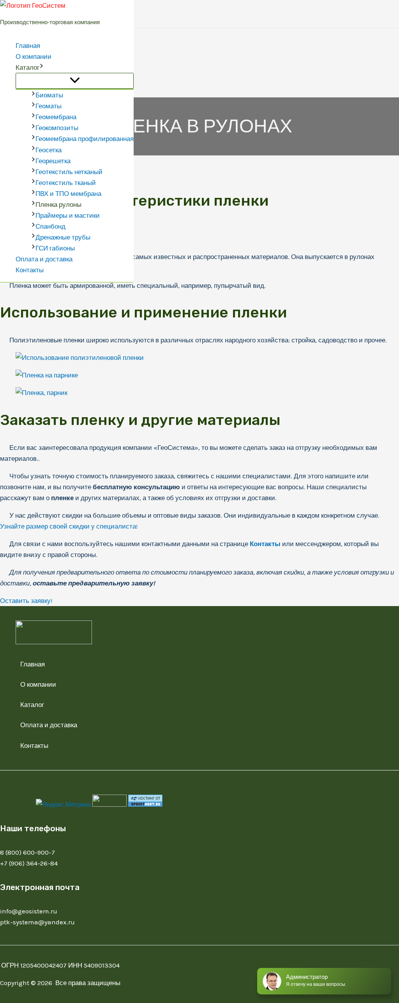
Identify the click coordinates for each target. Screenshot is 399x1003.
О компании (33, 56)
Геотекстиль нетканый (68, 172)
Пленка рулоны (58, 204)
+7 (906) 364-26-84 (29, 863)
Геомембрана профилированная (84, 139)
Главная (28, 45)
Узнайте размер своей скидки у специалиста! (69, 526)
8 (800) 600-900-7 (27, 852)
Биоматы (49, 95)
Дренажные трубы (62, 237)
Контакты (30, 270)
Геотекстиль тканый (65, 183)
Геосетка (48, 150)
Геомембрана (55, 117)
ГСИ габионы (55, 248)
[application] (41, 67)
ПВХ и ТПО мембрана (68, 193)
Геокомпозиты (56, 128)
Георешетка (53, 161)
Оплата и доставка (44, 259)
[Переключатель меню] (75, 81)
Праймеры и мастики (67, 215)
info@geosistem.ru (28, 911)
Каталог (27, 67)
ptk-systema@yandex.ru (37, 922)
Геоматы (48, 106)
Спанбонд (50, 226)
